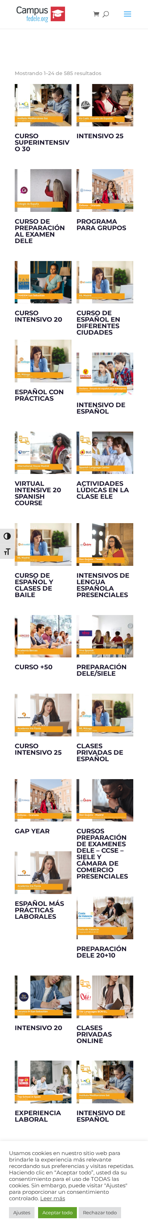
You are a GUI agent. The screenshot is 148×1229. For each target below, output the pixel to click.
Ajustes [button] (21, 1212)
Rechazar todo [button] (100, 1212)
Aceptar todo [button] (57, 1212)
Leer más (52, 1198)
